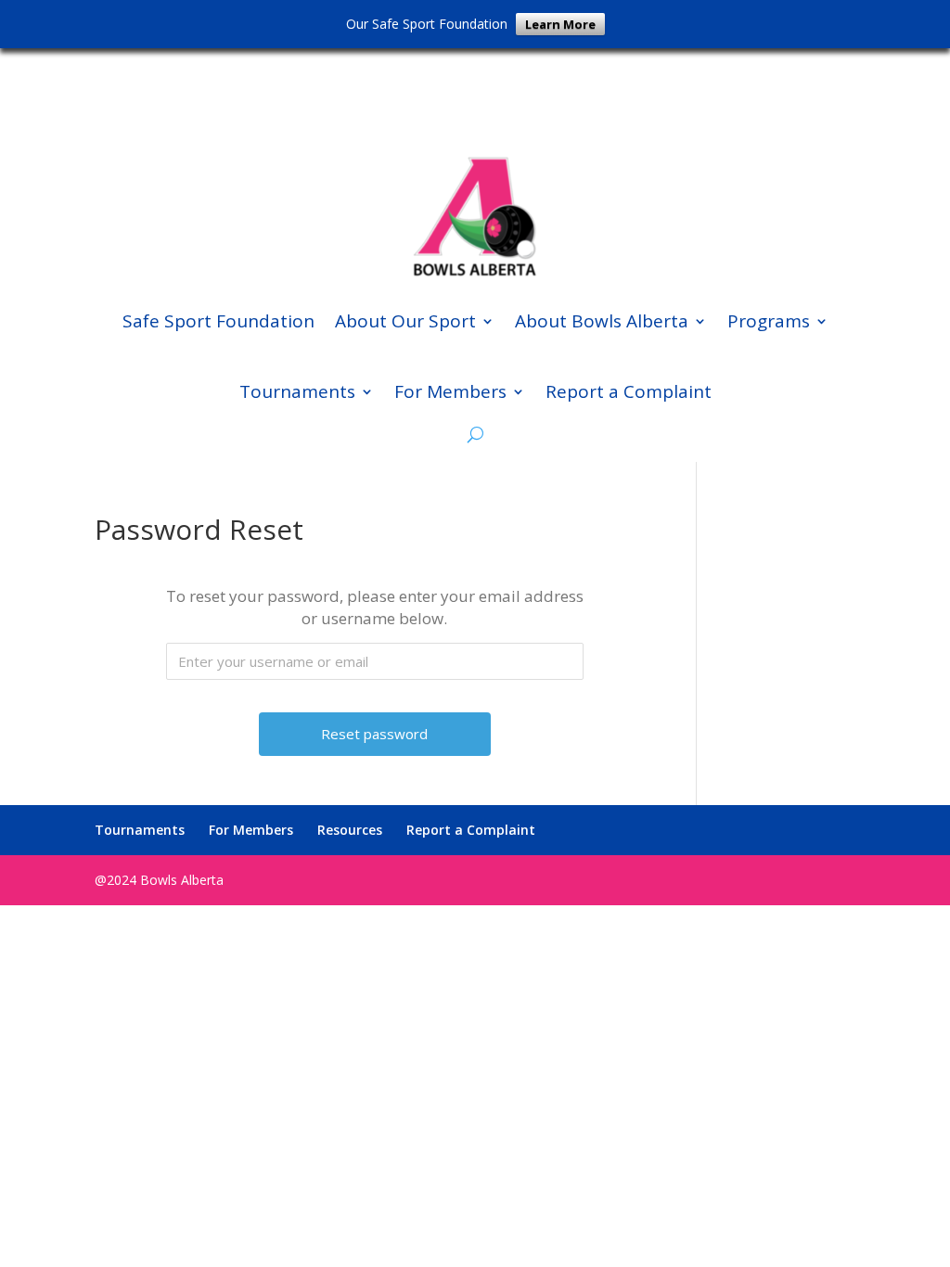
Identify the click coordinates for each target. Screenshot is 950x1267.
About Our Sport (405, 321)
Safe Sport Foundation (218, 321)
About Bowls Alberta (601, 321)
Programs (768, 321)
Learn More (560, 24)
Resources (349, 829)
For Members (450, 391)
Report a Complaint (629, 391)
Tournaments (297, 391)
